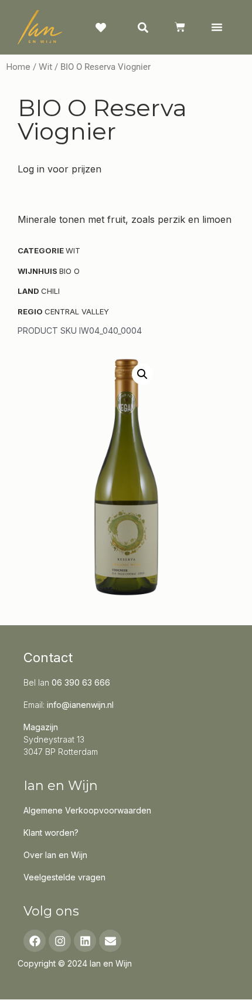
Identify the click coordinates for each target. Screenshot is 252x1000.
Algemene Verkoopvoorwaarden (87, 810)
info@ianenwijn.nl (80, 705)
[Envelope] (110, 941)
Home (18, 67)
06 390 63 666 (81, 682)
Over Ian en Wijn (55, 855)
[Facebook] (34, 941)
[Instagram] (60, 941)
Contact (48, 657)
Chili (50, 291)
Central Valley (77, 311)
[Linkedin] (85, 941)
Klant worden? (51, 833)
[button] (216, 27)
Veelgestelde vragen (64, 877)
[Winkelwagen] (180, 27)
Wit (45, 67)
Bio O (69, 271)
